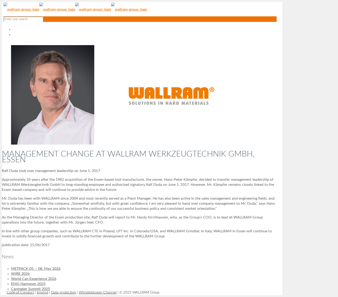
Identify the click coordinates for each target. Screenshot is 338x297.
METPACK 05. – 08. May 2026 (35, 269)
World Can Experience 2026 (33, 279)
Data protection (63, 292)
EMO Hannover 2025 (28, 284)
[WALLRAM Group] (75, 9)
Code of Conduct (20, 292)
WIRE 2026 (20, 274)
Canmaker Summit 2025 (30, 289)
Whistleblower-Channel (98, 292)
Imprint (42, 292)
